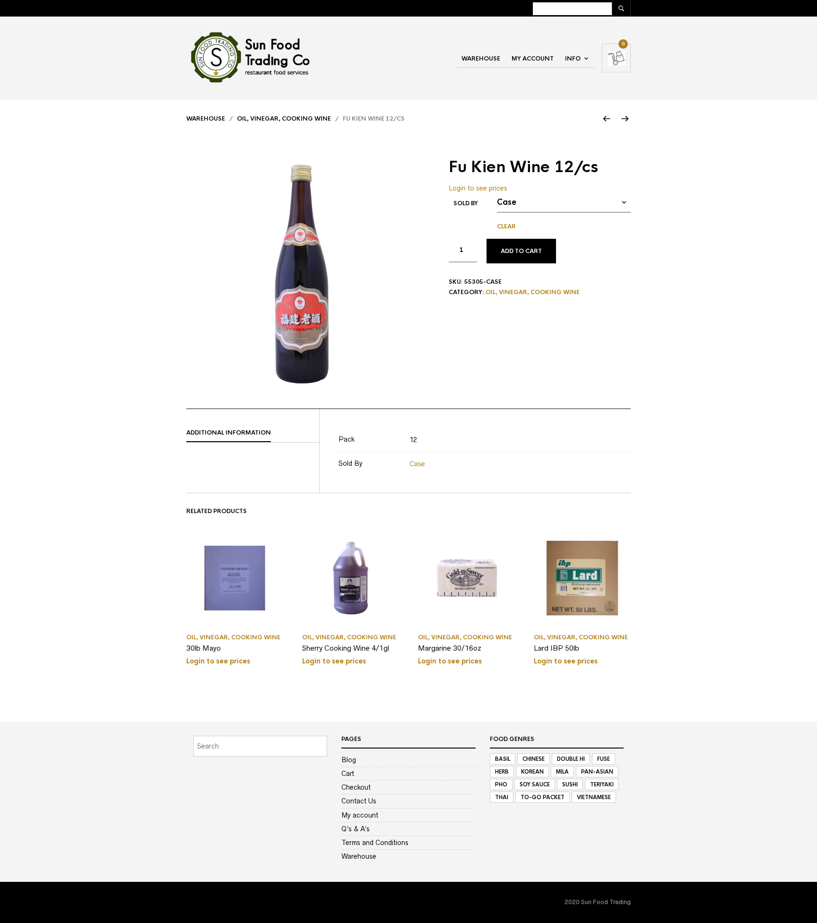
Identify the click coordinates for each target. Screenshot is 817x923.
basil (502, 759)
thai (501, 797)
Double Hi (571, 759)
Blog (348, 760)
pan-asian (597, 771)
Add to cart (521, 251)
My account (533, 58)
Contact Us (358, 801)
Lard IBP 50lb (556, 648)
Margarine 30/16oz (449, 648)
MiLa (562, 771)
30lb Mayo (203, 648)
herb (502, 771)
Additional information (228, 432)
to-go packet (543, 797)
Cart (347, 773)
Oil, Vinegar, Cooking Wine (284, 118)
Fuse (603, 759)
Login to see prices (478, 188)
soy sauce (535, 784)
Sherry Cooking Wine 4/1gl (345, 648)
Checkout (356, 787)
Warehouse (480, 58)
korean (532, 771)
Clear (506, 226)
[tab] (252, 433)
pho (501, 784)
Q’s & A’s (355, 829)
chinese (533, 759)
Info (573, 58)
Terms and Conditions (374, 842)
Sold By (465, 203)
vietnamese (594, 797)
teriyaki (602, 784)
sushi (570, 784)
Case (417, 464)
